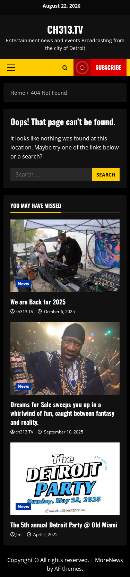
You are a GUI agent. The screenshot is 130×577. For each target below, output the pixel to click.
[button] (10, 67)
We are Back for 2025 (38, 301)
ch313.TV (24, 312)
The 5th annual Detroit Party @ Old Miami (64, 524)
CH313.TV (65, 29)
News (23, 283)
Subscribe (108, 67)
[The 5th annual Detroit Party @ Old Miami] (65, 478)
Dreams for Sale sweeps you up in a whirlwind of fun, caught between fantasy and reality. (62, 413)
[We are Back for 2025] (65, 255)
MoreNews (109, 560)
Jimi (19, 534)
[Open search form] (65, 68)
